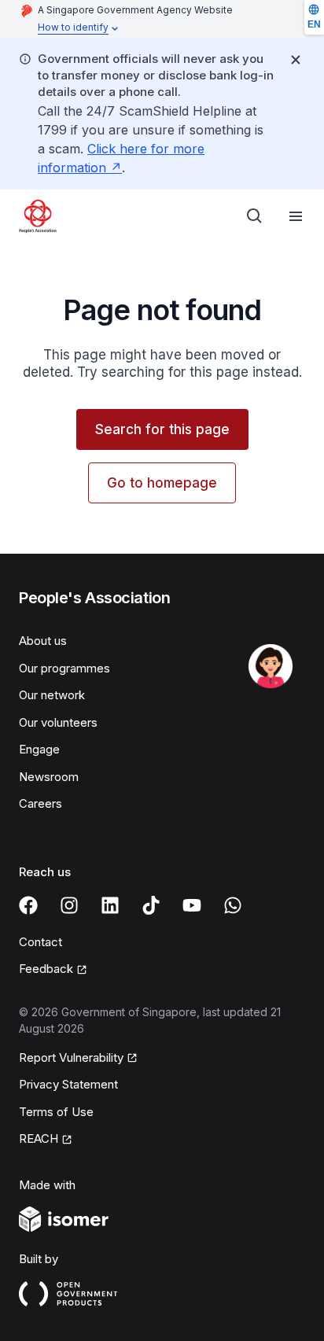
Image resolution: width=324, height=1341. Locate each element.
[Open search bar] (255, 216)
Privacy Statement (68, 1084)
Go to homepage (162, 483)
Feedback (46, 968)
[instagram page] (69, 905)
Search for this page (162, 429)
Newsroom (49, 776)
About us (43, 640)
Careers (40, 803)
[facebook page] (28, 905)
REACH (38, 1138)
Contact (40, 941)
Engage (39, 749)
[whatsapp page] (232, 905)
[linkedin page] (110, 905)
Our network (52, 694)
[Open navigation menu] (296, 216)
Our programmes (64, 668)
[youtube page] (191, 905)
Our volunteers (58, 722)
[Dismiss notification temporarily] (296, 60)
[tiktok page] (151, 905)
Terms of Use (56, 1111)
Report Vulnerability (71, 1057)
